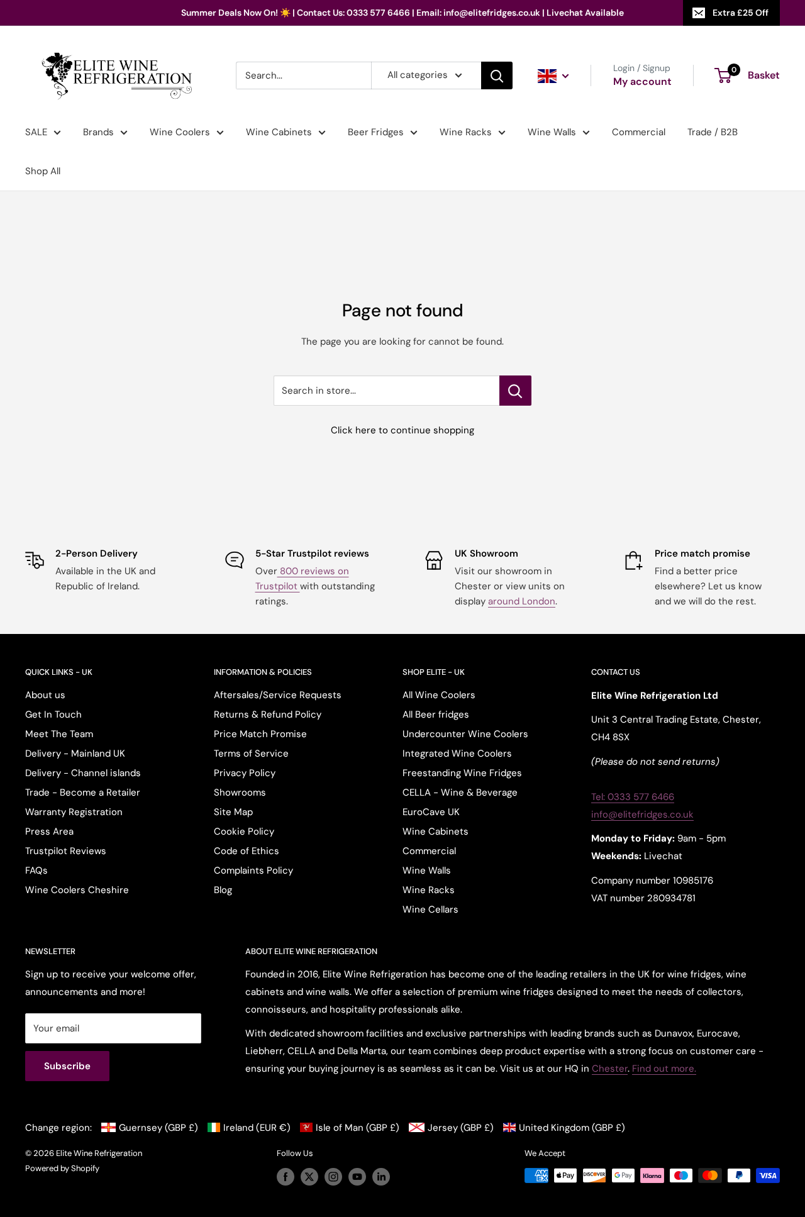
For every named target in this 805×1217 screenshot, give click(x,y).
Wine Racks (466, 132)
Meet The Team (59, 734)
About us (45, 695)
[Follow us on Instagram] (333, 1177)
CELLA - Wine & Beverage (460, 792)
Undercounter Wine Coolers (465, 734)
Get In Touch (53, 714)
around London (521, 601)
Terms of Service (251, 753)
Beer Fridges (376, 132)
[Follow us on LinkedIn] (381, 1177)
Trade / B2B (712, 132)
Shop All (42, 171)
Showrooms (240, 792)
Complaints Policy (253, 870)
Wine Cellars (430, 909)
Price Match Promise (260, 734)
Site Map (233, 812)
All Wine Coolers (438, 695)
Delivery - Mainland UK (75, 753)
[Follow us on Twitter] (309, 1177)
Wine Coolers (180, 132)
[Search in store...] (515, 390)
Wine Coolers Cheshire (77, 890)
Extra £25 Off (741, 12)
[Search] (497, 75)
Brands (98, 132)
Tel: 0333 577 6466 (632, 797)
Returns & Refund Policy (267, 714)
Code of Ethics (246, 851)
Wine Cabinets (279, 132)
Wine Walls (552, 132)
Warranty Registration (74, 812)
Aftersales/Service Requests (277, 695)
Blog (223, 890)
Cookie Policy (244, 831)
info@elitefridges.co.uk (642, 814)
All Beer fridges (435, 714)
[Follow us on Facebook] (285, 1177)
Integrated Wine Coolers (457, 753)
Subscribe (67, 1066)
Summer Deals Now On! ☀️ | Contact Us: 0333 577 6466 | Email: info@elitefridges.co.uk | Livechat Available (402, 12)
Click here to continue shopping (402, 430)
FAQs (36, 870)
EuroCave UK (431, 812)
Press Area (49, 831)
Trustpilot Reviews (65, 851)
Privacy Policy (244, 773)
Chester (610, 1068)
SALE (36, 132)
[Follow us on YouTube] (357, 1177)
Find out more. (664, 1068)
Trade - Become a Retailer (82, 792)
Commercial (638, 132)
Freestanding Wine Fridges (462, 773)
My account (642, 81)
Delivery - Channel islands (83, 773)
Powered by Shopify (62, 1168)
